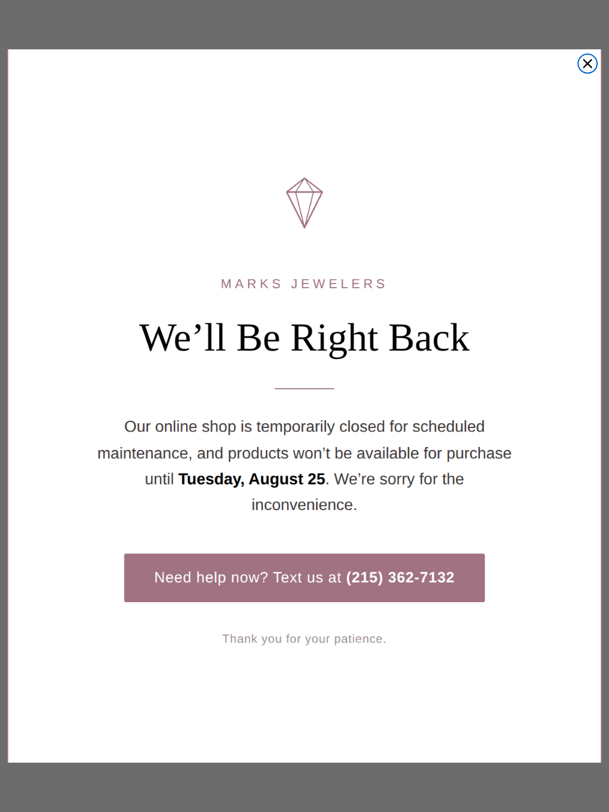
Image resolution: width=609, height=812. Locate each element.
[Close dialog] (587, 63)
